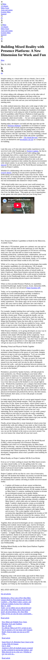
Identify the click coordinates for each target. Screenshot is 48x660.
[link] (3, 4)
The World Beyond (30, 137)
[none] (17, 617)
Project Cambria (32, 151)
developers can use (26, 139)
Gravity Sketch (6, 173)
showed (3, 165)
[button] (24, 2)
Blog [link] (2, 60)
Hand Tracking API (33, 288)
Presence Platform (14, 126)
